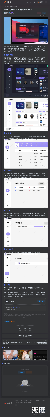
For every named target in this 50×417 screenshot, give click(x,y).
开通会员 (40, 2)
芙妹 (8, 12)
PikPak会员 (42, 400)
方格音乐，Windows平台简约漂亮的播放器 (18, 10)
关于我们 (21, 400)
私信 (44, 13)
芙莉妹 (4, 6)
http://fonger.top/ (16, 307)
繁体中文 (16, 400)
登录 (22, 372)
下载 (41, 301)
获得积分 (31, 400)
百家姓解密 (37, 400)
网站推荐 (12, 6)
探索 (8, 6)
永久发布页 (26, 400)
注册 (29, 372)
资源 (13, 321)
